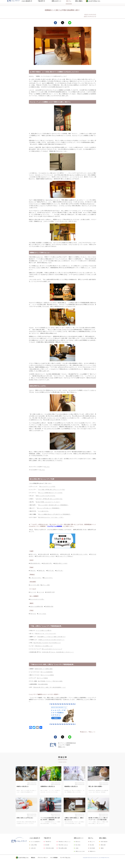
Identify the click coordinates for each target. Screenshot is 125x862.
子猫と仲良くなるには (63, 844)
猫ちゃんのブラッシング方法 (47, 486)
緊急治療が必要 (66, 554)
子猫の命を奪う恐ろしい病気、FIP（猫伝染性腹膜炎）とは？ (49, 687)
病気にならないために (80, 851)
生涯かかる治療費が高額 (36, 606)
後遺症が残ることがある (60, 563)
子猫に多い (33, 570)
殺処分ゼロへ (84, 732)
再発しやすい (33, 554)
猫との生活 (78, 844)
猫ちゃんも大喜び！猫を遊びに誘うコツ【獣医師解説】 (53, 505)
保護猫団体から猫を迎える (48, 786)
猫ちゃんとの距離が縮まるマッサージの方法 (50, 492)
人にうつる (41, 592)
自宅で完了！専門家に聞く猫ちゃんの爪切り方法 (49, 499)
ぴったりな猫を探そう (35, 841)
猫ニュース (92, 732)
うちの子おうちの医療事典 (54, 526)
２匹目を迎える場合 (49, 848)
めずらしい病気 (45, 585)
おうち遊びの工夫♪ (43, 511)
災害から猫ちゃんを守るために (25, 817)
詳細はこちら (61, 747)
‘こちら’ (48, 466)
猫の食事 (47, 844)
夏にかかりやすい (48, 577)
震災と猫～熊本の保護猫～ (96, 786)
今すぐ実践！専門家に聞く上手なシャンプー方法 (51, 489)
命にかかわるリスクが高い (37, 599)
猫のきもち (78, 841)
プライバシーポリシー (43, 857)
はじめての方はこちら (23, 857)
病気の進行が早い (47, 563)
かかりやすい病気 (34, 585)
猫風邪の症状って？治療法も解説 (44, 668)
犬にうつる (33, 592)
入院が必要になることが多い (80, 554)
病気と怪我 (103, 844)
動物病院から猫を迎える (71, 786)
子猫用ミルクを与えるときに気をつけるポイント (51, 639)
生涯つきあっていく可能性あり (64, 556)
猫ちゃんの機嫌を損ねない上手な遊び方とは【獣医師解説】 (54, 514)
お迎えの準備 (34, 844)
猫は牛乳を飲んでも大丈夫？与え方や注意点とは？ (47, 642)
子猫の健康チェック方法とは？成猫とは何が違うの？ (51, 636)
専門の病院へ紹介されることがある (45, 556)
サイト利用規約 (54, 857)
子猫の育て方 (48, 841)
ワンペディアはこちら (65, 857)
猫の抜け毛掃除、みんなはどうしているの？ (48, 502)
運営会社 (33, 857)
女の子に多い (59, 570)
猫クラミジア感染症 (42, 678)
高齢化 (102, 848)
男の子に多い (50, 570)
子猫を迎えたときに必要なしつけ (44, 646)
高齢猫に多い (41, 570)
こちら (84, 699)
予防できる (33, 613)
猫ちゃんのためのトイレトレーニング (52, 649)
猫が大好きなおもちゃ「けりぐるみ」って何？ (50, 517)
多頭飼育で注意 (50, 592)
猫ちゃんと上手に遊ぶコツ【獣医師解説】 (48, 508)
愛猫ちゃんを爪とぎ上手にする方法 (45, 495)
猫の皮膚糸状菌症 (43, 684)
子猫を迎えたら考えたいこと (64, 841)
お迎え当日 (33, 848)
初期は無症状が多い (35, 563)
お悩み (77, 848)
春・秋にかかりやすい (35, 577)
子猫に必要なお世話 (62, 848)
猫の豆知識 (92, 848)
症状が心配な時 (104, 841)
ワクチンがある (42, 613)
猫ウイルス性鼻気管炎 (47, 672)
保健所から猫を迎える (22, 786)
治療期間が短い (55, 554)
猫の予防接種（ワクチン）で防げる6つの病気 (50, 681)
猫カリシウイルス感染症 (47, 675)
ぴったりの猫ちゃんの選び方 (43, 630)
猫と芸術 (92, 844)
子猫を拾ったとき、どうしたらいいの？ (45, 633)
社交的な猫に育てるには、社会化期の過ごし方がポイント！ (58, 652)
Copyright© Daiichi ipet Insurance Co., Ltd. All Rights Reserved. (96, 857)
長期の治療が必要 (44, 554)
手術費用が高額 (49, 606)
